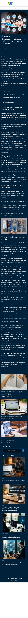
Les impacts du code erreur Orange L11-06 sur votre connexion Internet (13, 481)
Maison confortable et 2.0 (8, 102)
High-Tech (4, 48)
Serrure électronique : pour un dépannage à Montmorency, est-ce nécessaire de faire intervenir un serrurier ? (12, 393)
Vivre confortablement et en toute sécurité (11, 100)
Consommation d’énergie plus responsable (11, 97)
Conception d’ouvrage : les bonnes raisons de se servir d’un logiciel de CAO (13, 439)
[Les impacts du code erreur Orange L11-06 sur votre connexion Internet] (14, 467)
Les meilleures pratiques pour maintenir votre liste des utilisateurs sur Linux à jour (13, 536)
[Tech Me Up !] (10, 3)
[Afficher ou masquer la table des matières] (17, 92)
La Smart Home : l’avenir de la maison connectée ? (13, 94)
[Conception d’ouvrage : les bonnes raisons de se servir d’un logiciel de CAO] (14, 429)
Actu (2, 442)
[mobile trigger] (2, 3)
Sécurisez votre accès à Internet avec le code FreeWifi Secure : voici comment (13, 563)
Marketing (3, 418)
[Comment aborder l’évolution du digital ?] (14, 407)
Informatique (5, 533)
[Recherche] (26, 3)
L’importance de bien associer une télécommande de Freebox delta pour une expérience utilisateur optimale (12, 509)
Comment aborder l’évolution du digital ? (11, 416)
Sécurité (3, 396)
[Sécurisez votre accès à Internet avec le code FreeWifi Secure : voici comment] (14, 549)
